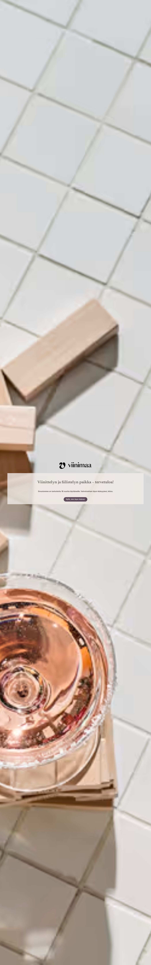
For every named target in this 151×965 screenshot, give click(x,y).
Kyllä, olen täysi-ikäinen (75, 499)
